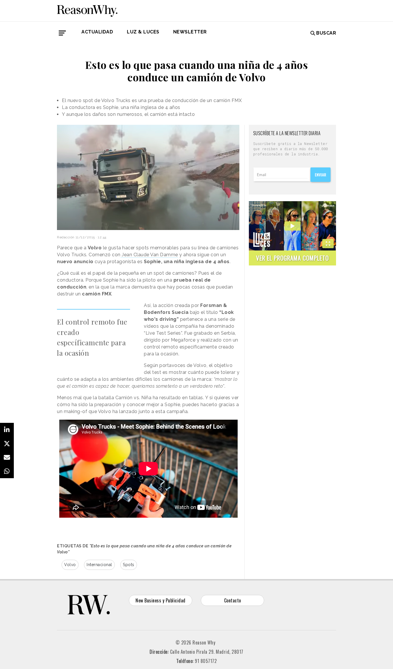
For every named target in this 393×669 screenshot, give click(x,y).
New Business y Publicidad (161, 600)
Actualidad (97, 32)
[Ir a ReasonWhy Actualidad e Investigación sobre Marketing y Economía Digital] (87, 10)
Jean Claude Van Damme (149, 254)
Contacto (232, 600)
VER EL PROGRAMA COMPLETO (292, 257)
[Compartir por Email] (7, 457)
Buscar (326, 33)
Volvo (70, 564)
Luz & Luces (143, 32)
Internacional (99, 564)
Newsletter (190, 32)
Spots (128, 564)
